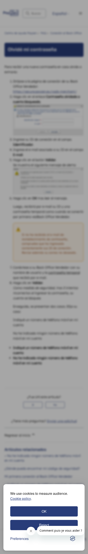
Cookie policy (20, 498)
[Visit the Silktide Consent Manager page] (72, 539)
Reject (44, 524)
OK (44, 511)
